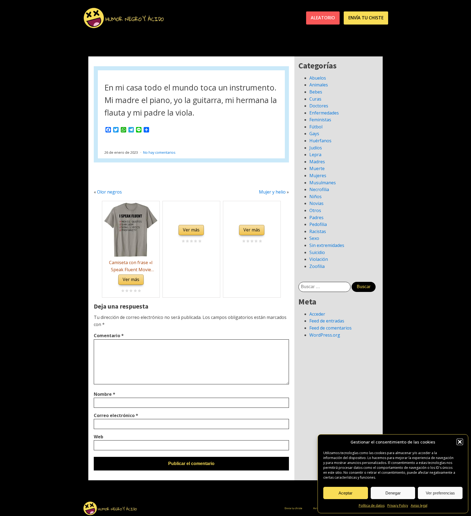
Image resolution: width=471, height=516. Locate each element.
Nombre (104, 394)
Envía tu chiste (366, 18)
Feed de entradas (326, 321)
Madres (317, 162)
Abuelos (317, 78)
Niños (315, 197)
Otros (315, 210)
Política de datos (372, 505)
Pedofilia (318, 224)
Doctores (318, 106)
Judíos (315, 148)
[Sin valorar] (139, 291)
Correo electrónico (116, 415)
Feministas (320, 120)
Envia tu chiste (293, 508)
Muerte (317, 168)
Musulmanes (322, 183)
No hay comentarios (159, 152)
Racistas (317, 231)
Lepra (315, 155)
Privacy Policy (397, 505)
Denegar (393, 493)
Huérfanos (320, 141)
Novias (316, 203)
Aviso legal (419, 505)
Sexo (314, 238)
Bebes (315, 92)
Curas (315, 99)
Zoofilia (317, 266)
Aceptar (345, 493)
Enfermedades (324, 113)
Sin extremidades (326, 245)
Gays (314, 134)
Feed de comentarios (330, 328)
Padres (316, 218)
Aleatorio (323, 18)
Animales (318, 85)
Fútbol (315, 127)
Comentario (109, 336)
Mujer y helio (272, 192)
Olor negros (109, 192)
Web (98, 437)
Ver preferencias (440, 493)
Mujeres (317, 176)
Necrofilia (319, 189)
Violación (318, 259)
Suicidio (317, 252)
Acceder (317, 314)
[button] (460, 442)
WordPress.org (324, 335)
